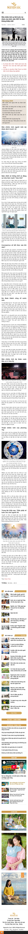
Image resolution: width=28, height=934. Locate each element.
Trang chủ (10, 918)
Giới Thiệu (6, 929)
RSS (11, 929)
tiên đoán (10, 583)
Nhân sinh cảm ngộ (20, 922)
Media (20, 924)
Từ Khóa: (4, 583)
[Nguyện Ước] (14, 5)
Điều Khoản (15, 929)
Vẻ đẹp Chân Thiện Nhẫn (13, 920)
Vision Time (8, 579)
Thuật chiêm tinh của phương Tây (11, 118)
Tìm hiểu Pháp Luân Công (11, 924)
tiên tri (15, 583)
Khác (23, 24)
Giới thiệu (16, 918)
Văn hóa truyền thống (8, 922)
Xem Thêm (14, 713)
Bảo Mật (21, 929)
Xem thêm (23, 635)
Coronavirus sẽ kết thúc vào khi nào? (12, 110)
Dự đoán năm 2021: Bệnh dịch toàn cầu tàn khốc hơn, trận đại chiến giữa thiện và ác (14, 65)
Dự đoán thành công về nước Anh (11, 112)
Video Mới (14, 758)
